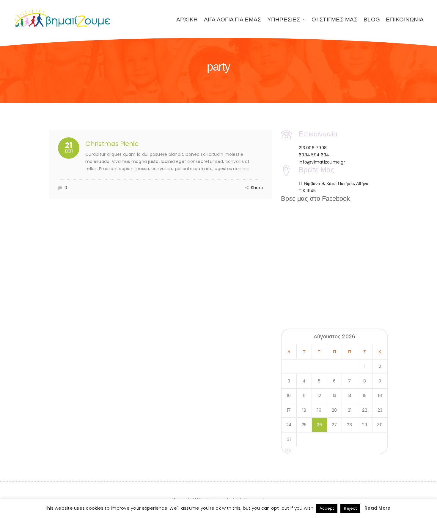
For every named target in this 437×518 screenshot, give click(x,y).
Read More (377, 508)
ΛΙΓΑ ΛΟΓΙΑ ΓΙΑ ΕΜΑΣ (232, 19)
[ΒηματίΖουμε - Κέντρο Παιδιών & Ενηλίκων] (62, 18)
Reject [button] (350, 508)
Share (257, 188)
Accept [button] (327, 508)
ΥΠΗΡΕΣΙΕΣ (283, 19)
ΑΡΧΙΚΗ (187, 19)
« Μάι (287, 450)
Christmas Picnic (111, 143)
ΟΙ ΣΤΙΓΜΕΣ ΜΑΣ (335, 19)
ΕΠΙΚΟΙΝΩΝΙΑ (405, 19)
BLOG (372, 19)
